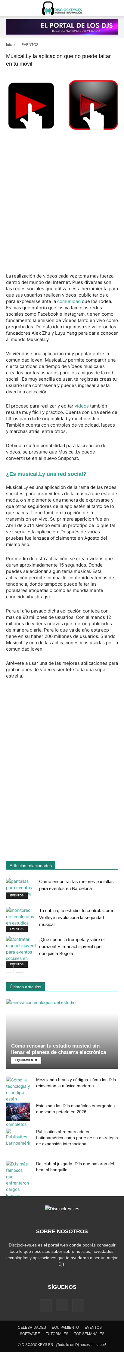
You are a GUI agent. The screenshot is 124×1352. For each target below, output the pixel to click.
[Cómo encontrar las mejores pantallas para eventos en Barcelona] (21, 888)
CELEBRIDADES (32, 1327)
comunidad (69, 301)
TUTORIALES (57, 1334)
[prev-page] (10, 969)
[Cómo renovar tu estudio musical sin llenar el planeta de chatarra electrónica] (62, 1034)
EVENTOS (30, 45)
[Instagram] (62, 1305)
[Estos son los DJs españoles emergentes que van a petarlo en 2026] (18, 1112)
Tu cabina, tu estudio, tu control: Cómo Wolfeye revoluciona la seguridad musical (76, 917)
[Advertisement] (62, 204)
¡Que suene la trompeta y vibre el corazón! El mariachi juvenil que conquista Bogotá (71, 946)
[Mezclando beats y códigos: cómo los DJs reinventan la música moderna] (18, 1102)
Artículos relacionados (31, 865)
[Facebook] (46, 1305)
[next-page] (19, 969)
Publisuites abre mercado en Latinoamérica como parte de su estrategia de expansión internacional (77, 1137)
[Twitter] (78, 1305)
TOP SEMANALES (89, 1334)
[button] (10, 8)
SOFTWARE (30, 1334)
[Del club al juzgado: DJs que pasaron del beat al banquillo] (18, 1180)
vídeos (82, 406)
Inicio (10, 45)
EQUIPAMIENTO (26, 1060)
